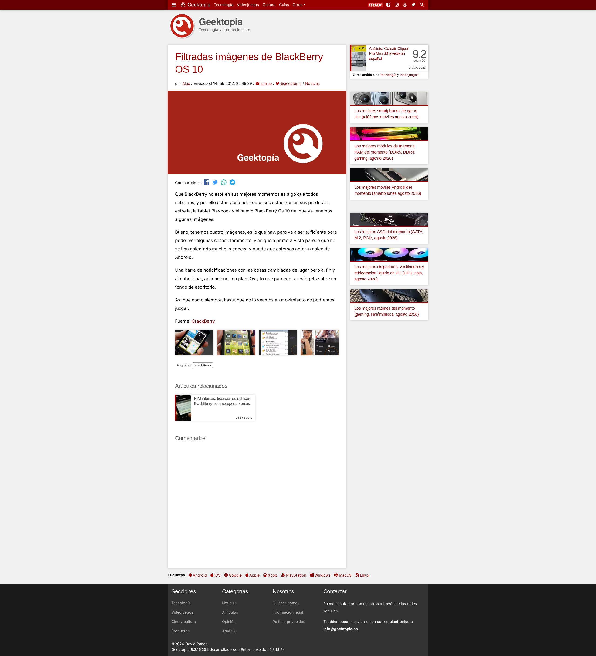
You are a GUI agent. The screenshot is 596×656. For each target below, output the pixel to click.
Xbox (272, 575)
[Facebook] (389, 4)
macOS (345, 575)
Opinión (229, 621)
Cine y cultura (183, 621)
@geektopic (290, 83)
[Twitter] (414, 4)
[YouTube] (405, 4)
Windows (323, 575)
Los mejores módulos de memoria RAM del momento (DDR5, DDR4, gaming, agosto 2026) (384, 152)
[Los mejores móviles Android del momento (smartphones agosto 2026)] (389, 174)
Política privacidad (289, 621)
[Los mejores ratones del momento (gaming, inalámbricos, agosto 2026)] (389, 295)
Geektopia (198, 4)
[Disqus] (257, 505)
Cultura (269, 4)
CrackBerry (203, 321)
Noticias (312, 83)
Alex (186, 83)
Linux (364, 575)
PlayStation (296, 575)
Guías (284, 4)
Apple (254, 575)
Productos (180, 631)
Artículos (230, 612)
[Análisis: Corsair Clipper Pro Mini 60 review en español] (358, 58)
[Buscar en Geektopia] (422, 4)
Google (235, 575)
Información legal (288, 612)
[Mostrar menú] (174, 4)
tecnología (388, 75)
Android (200, 575)
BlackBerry (203, 365)
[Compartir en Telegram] (233, 182)
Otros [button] (298, 4)
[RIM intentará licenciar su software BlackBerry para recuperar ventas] (183, 408)
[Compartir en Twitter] (215, 182)
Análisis (228, 631)
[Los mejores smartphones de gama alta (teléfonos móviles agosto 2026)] (389, 98)
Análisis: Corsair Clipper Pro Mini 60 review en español (389, 53)
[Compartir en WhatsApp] (224, 182)
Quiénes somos (286, 603)
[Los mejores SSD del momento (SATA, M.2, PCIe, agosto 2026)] (389, 218)
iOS (217, 575)
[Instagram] (397, 4)
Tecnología (223, 4)
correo (266, 83)
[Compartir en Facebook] (207, 182)
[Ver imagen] (194, 342)
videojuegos (409, 75)
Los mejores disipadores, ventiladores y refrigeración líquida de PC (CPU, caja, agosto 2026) (389, 272)
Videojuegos (248, 4)
